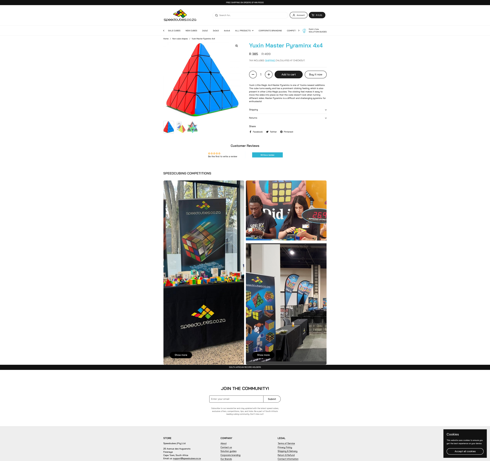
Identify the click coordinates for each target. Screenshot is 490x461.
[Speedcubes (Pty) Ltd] (180, 15)
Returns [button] (253, 117)
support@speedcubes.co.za (187, 458)
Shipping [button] (253, 109)
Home (166, 38)
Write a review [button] (267, 155)
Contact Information (288, 459)
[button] (317, 15)
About (223, 443)
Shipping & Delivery (287, 451)
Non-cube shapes (180, 38)
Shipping (270, 60)
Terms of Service (286, 443)
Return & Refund (286, 455)
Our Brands (226, 459)
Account (301, 15)
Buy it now (315, 74)
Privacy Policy (285, 447)
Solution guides (228, 451)
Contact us (226, 447)
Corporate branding (230, 455)
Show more (181, 354)
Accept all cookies (465, 451)
